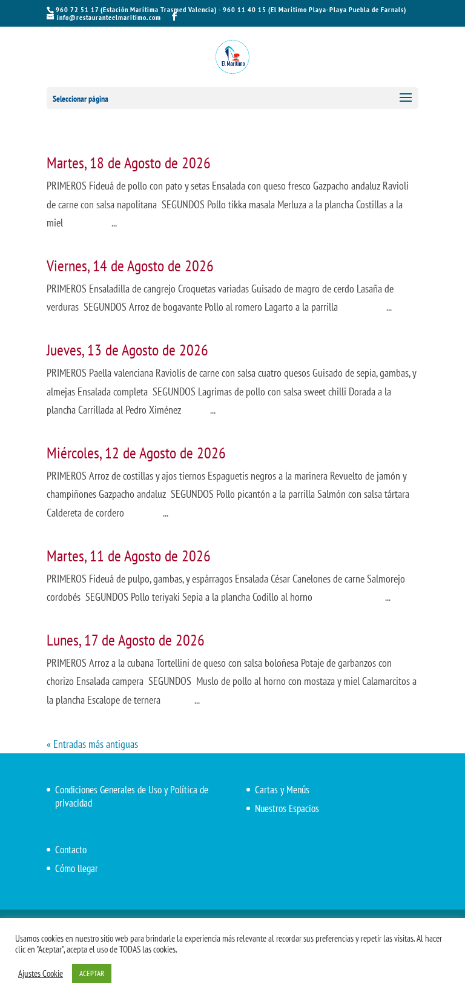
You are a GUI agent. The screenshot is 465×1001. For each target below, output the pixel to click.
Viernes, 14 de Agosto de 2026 (130, 266)
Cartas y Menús (282, 789)
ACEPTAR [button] (91, 973)
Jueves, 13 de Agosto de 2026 (127, 350)
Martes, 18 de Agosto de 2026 (129, 163)
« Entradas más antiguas (92, 744)
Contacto (71, 849)
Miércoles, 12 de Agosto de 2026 (136, 453)
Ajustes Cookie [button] (40, 973)
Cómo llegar (76, 868)
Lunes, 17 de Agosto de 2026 (126, 640)
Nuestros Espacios (287, 808)
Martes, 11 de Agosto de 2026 (129, 556)
